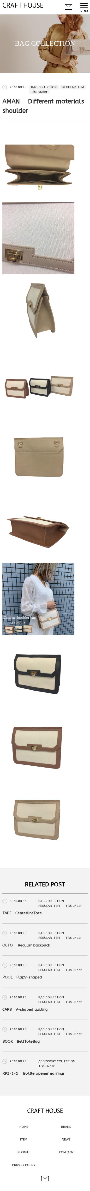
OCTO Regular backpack (26, 945)
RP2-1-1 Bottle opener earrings (33, 1073)
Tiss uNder (39, 92)
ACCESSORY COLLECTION (56, 1061)
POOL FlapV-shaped (22, 977)
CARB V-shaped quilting (25, 1009)
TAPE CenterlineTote (22, 913)
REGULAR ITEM (73, 87)
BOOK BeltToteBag (21, 1041)
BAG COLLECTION (44, 87)
